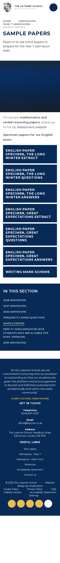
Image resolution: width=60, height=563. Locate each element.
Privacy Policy (35, 489)
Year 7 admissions (16, 24)
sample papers (14, 27)
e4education (36, 485)
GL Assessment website (29, 127)
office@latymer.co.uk (30, 423)
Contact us (30, 474)
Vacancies (30, 464)
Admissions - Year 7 (30, 454)
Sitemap (34, 495)
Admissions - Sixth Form (30, 459)
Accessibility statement (30, 469)
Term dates (30, 449)
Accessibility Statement (43, 492)
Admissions (27, 21)
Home (7, 21)
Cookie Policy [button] (11, 489)
